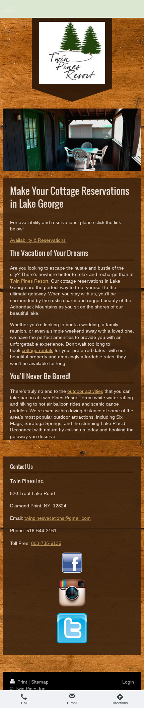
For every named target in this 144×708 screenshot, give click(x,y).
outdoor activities (85, 391)
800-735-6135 (46, 543)
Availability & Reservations (38, 240)
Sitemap (40, 682)
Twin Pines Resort (29, 281)
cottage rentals (37, 350)
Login (128, 682)
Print (22, 682)
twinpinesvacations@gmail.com (57, 518)
